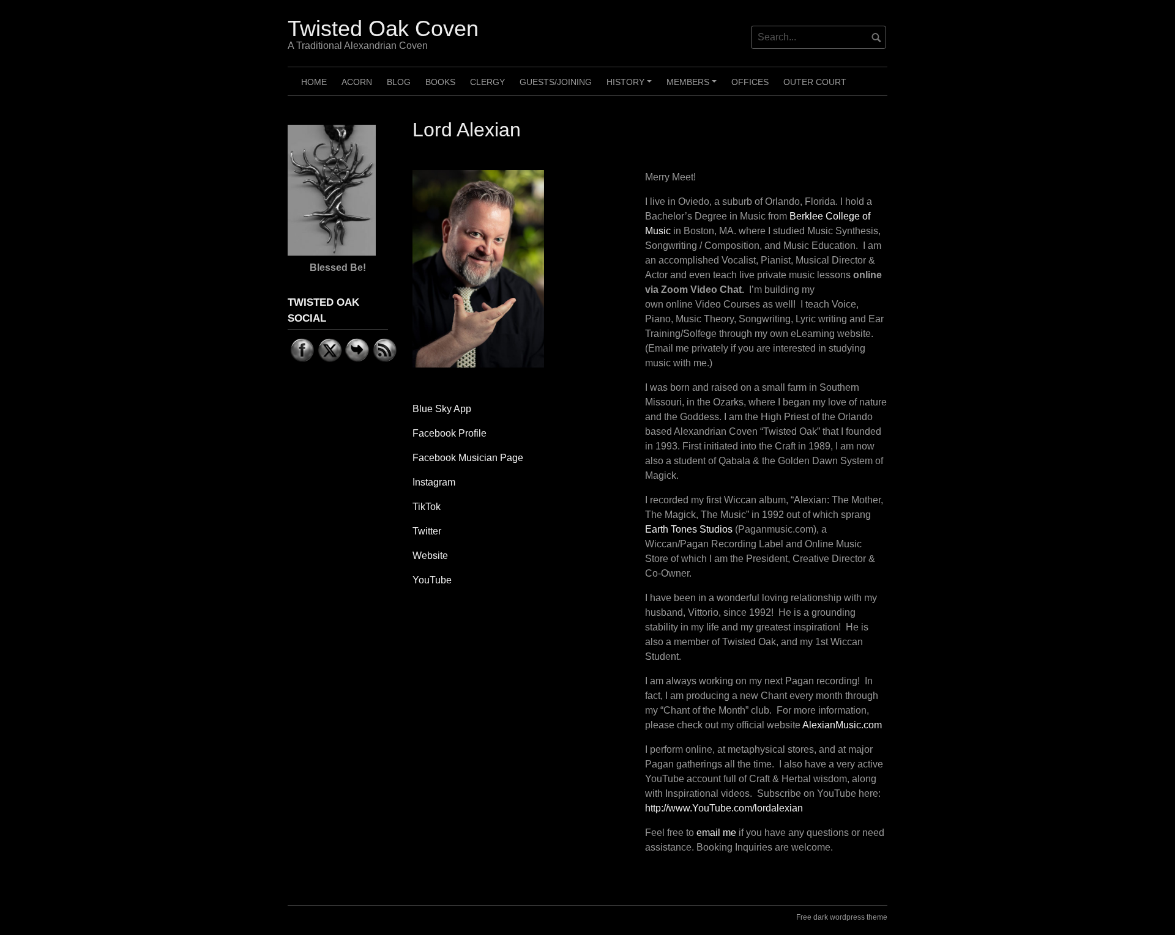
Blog (399, 82)
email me (716, 832)
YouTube (432, 580)
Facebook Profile (449, 433)
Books (440, 82)
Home (314, 82)
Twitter (426, 531)
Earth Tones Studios (689, 529)
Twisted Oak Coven (383, 28)
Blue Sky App (441, 409)
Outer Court (814, 82)
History (630, 86)
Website (430, 555)
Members (693, 86)
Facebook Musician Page (467, 458)
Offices (750, 82)
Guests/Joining (556, 82)
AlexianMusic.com (842, 725)
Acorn (356, 82)
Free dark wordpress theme (841, 917)
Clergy (487, 82)
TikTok (426, 506)
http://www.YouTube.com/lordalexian (724, 808)
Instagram (433, 482)
